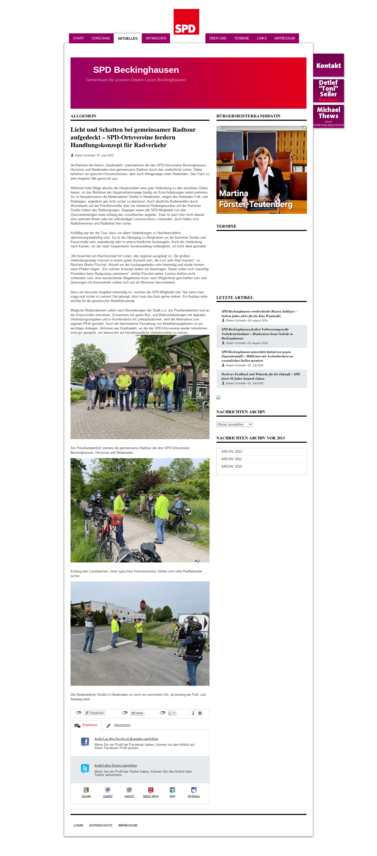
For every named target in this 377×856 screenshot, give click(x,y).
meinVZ (129, 796)
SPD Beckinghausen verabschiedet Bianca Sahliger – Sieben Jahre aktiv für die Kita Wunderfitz (259, 313)
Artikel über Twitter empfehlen (115, 765)
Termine (241, 38)
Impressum (284, 38)
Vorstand (101, 38)
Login (78, 825)
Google (86, 796)
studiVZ (108, 796)
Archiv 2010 (231, 466)
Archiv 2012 (231, 452)
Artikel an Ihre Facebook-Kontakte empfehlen (126, 738)
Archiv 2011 (231, 459)
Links (262, 38)
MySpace (194, 796)
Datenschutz (100, 825)
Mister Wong (151, 796)
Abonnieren (122, 725)
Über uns (217, 38)
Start (78, 38)
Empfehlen (89, 725)
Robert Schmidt (84, 155)
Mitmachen (156, 38)
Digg (172, 796)
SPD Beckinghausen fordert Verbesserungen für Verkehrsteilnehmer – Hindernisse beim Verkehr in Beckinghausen (257, 333)
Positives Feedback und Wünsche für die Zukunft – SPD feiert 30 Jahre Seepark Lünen (261, 376)
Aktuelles (128, 39)
